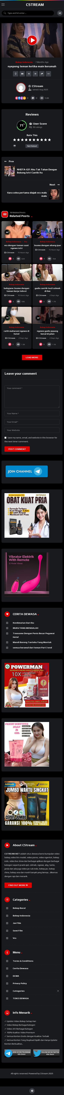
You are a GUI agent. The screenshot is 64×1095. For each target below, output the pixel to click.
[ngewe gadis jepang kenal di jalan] (47, 315)
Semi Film (18, 930)
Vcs (25, 242)
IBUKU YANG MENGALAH (25, 628)
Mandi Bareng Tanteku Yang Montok (32, 642)
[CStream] (21, 88)
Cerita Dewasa (20, 968)
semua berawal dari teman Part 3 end (32, 647)
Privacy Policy (20, 983)
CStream (35, 4)
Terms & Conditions (23, 961)
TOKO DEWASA (21, 998)
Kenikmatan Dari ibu (23, 623)
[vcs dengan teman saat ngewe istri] (16, 229)
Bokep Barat (19, 908)
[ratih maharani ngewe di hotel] (16, 315)
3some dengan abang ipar (47, 245)
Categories (19, 991)
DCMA (16, 976)
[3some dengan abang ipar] (47, 229)
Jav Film (17, 923)
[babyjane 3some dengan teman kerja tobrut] (16, 272)
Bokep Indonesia (23, 62)
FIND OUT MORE (17, 885)
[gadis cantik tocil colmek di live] (47, 272)
